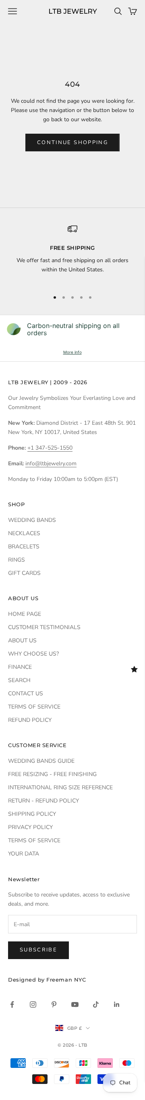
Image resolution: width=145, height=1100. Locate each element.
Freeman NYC (66, 979)
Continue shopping (72, 142)
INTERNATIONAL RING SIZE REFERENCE (60, 787)
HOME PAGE (24, 614)
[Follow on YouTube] (75, 1004)
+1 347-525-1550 (49, 448)
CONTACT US (25, 693)
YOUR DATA (23, 854)
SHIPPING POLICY (32, 814)
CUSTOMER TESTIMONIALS (44, 627)
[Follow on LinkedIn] (117, 1004)
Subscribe (38, 949)
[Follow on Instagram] (33, 1004)
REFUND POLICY (30, 720)
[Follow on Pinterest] (54, 1004)
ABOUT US (22, 640)
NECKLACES (24, 533)
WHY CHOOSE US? (33, 654)
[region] (72, 253)
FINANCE (20, 667)
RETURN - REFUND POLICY (43, 801)
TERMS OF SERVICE (34, 707)
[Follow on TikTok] (96, 1004)
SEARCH (19, 680)
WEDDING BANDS (32, 520)
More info (72, 352)
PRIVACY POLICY (30, 827)
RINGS (16, 560)
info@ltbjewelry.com (51, 463)
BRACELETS (23, 546)
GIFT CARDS (24, 573)
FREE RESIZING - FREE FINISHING (52, 774)
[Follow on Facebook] (12, 1004)
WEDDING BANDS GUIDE (41, 761)
